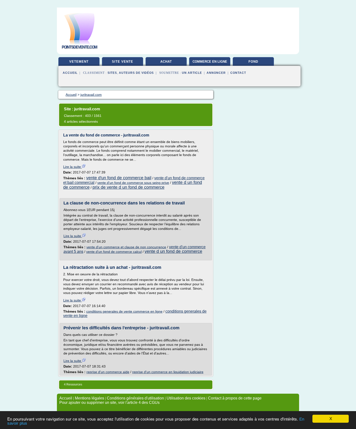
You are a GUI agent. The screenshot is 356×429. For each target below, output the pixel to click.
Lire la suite (72, 167)
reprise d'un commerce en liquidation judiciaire (167, 372)
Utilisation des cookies (186, 398)
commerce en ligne (210, 61)
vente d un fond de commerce (173, 251)
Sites (112, 73)
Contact (238, 73)
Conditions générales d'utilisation (135, 398)
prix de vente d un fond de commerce (128, 187)
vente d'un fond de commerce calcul (114, 252)
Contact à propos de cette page (235, 398)
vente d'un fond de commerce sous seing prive (133, 183)
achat (166, 61)
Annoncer (216, 73)
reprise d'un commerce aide (107, 372)
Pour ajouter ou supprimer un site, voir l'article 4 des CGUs (109, 402)
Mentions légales (89, 398)
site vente (122, 61)
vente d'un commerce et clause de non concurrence (126, 247)
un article (192, 73)
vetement (79, 61)
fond (253, 61)
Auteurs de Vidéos (136, 73)
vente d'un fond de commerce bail (118, 177)
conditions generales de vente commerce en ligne (124, 311)
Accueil (70, 73)
